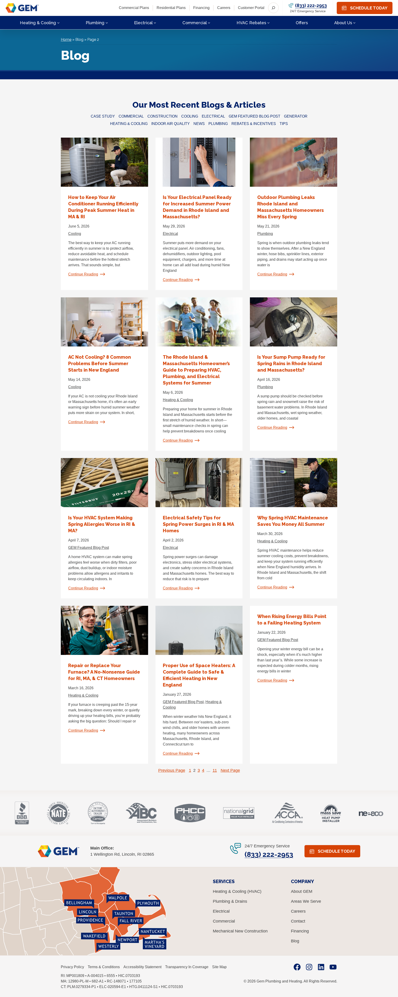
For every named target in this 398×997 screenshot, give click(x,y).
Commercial (131, 116)
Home (66, 39)
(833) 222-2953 (311, 5)
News (199, 124)
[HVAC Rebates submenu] (268, 22)
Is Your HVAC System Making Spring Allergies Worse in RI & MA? (101, 524)
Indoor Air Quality (170, 124)
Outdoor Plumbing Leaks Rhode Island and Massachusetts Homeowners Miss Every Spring (290, 207)
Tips (284, 124)
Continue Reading (83, 274)
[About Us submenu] (354, 22)
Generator (295, 116)
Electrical (213, 116)
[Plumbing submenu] (106, 22)
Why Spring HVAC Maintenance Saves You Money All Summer (292, 521)
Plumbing (218, 124)
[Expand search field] (273, 8)
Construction (162, 116)
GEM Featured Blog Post (254, 116)
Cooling (189, 116)
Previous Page (171, 770)
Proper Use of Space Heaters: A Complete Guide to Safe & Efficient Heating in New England (199, 675)
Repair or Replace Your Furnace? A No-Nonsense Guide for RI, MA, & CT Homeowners (104, 672)
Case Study (103, 116)
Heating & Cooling (129, 124)
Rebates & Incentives (253, 124)
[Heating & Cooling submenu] (58, 22)
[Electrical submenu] (155, 22)
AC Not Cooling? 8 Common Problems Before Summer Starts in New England (99, 363)
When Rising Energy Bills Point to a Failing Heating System (291, 620)
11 (215, 770)
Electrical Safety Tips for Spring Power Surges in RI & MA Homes (198, 524)
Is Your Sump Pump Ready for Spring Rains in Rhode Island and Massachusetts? (291, 363)
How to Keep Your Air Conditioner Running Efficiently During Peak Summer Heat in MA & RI (103, 207)
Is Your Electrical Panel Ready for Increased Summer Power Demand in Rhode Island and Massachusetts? (197, 207)
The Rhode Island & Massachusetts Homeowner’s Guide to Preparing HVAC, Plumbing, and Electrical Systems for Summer (196, 370)
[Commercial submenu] (209, 22)
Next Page (230, 770)
